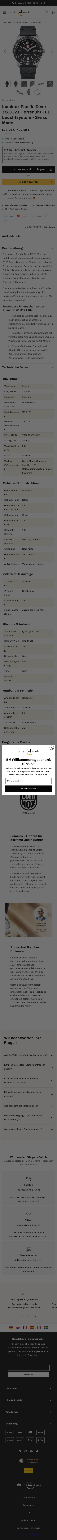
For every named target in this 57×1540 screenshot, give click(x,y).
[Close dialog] (52, 748)
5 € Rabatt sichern (28, 789)
